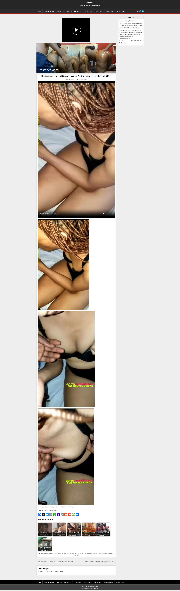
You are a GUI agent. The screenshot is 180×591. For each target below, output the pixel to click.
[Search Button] (143, 11)
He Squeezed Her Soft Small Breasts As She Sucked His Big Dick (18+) (76, 76)
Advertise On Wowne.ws (74, 11)
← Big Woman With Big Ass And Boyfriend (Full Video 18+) (54, 562)
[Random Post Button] (138, 11)
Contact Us (60, 11)
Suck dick (76, 555)
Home (39, 11)
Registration (110, 11)
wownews (90, 3)
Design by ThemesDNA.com (90, 588)
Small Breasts (70, 554)
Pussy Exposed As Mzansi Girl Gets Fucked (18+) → (100, 562)
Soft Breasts (94, 554)
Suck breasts (109, 554)
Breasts (51, 554)
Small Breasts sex (79, 554)
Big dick (46, 554)
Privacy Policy (99, 11)
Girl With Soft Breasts (60, 554)
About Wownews (49, 11)
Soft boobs (88, 554)
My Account (120, 11)
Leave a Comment (72, 79)
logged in (49, 571)
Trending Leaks (83, 79)
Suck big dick (102, 554)
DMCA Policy (88, 11)
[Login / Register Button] (140, 11)
